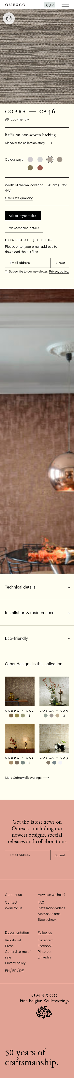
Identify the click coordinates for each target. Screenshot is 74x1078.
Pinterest (45, 951)
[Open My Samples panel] (49, 4)
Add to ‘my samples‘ (23, 216)
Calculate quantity (19, 198)
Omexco (15, 4)
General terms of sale (18, 954)
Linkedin (44, 957)
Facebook (45, 946)
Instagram (45, 940)
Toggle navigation (65, 4)
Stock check (47, 919)
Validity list (13, 940)
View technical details (24, 228)
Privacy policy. (59, 271)
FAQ (41, 902)
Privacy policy (15, 963)
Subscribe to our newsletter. (28, 271)
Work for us (13, 908)
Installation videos (51, 908)
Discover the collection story (25, 143)
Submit (60, 263)
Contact (11, 902)
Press (9, 946)
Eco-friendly (19, 119)
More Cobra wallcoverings (23, 778)
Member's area (49, 913)
